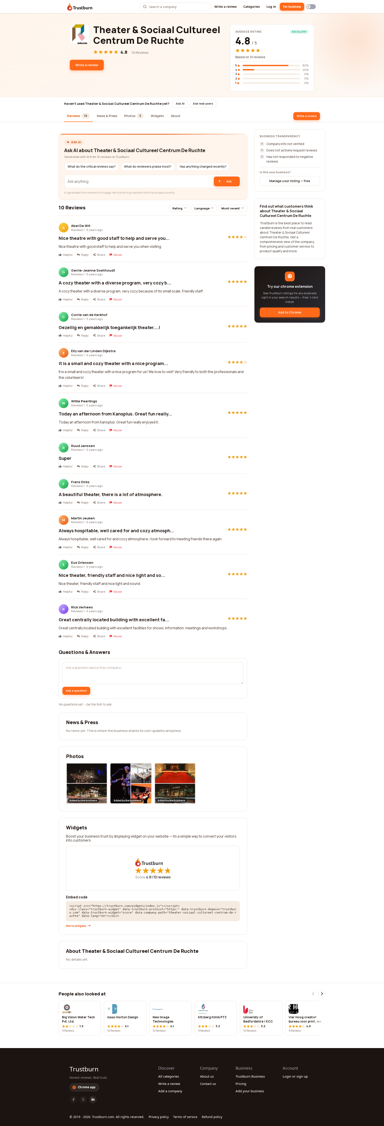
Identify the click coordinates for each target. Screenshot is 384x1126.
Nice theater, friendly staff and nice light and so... (112, 575)
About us (207, 1076)
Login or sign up (295, 1076)
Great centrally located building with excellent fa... (114, 620)
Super (65, 458)
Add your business (250, 1091)
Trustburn (84, 1069)
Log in (271, 6)
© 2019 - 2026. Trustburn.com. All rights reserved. (107, 1117)
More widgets (76, 925)
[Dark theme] (311, 6)
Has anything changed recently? (203, 167)
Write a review (225, 6)
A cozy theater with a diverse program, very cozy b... (115, 283)
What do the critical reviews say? (92, 167)
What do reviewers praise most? (147, 167)
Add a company (170, 1091)
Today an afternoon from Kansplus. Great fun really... (115, 414)
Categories (251, 6)
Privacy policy (159, 1117)
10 (162, 877)
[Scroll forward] (321, 993)
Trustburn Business (250, 1076)
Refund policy (212, 1117)
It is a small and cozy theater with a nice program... (113, 363)
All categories (168, 1076)
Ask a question (76, 691)
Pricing (241, 1083)
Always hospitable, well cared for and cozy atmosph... (116, 531)
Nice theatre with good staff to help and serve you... (114, 238)
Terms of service (185, 1117)
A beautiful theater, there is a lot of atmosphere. (110, 494)
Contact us (208, 1083)
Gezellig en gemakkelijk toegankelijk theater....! (109, 327)
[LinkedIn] (93, 1099)
